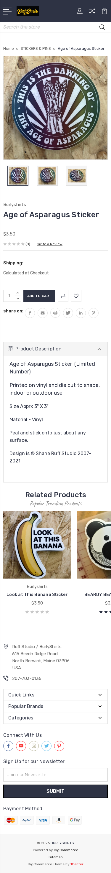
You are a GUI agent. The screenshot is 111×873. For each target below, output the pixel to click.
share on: (13, 311)
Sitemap (56, 857)
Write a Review (49, 244)
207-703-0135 (26, 678)
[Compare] (92, 13)
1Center (76, 864)
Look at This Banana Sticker (37, 594)
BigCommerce (66, 850)
